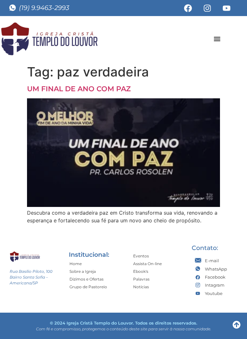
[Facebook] (188, 8)
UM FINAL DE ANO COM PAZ (79, 89)
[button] (217, 38)
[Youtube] (227, 8)
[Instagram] (207, 8)
